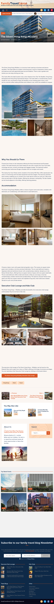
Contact (31, 596)
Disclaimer (31, 591)
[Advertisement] (14, 56)
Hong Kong (6, 382)
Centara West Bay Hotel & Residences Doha (43, 411)
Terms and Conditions (34, 588)
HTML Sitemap (32, 594)
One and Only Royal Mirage (19, 411)
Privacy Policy (31, 559)
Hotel (14, 382)
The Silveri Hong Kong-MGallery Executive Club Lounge (20, 375)
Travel (21, 382)
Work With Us (32, 593)
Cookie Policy (32, 589)
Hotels (3, 33)
